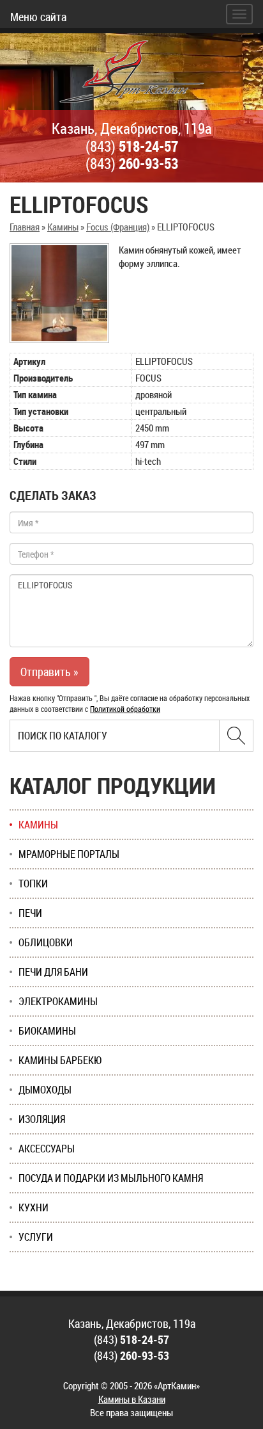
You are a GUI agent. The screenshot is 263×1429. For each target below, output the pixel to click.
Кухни (34, 1207)
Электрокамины (58, 1001)
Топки (33, 883)
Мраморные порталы (69, 854)
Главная (25, 226)
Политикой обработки (125, 709)
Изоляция (42, 1119)
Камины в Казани (131, 1399)
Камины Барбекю (60, 1060)
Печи (30, 913)
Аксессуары (47, 1149)
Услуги (36, 1237)
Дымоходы (45, 1090)
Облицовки (46, 942)
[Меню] (239, 14)
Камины (63, 226)
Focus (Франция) (117, 226)
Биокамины (47, 1031)
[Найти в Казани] (236, 736)
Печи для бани (53, 972)
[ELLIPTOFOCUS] (59, 293)
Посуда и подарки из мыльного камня (111, 1178)
